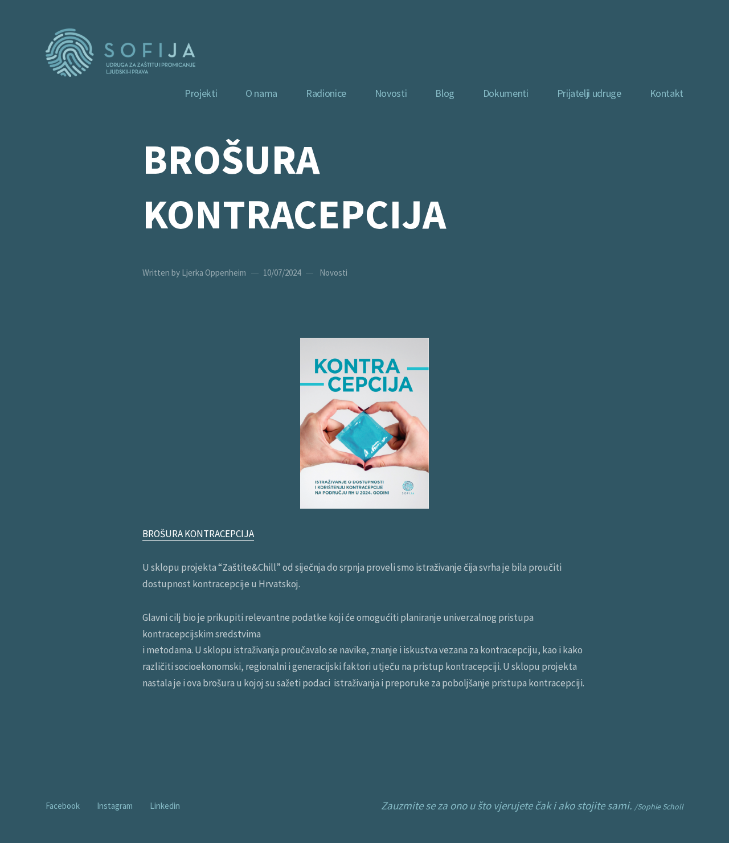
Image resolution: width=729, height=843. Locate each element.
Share (715, 421)
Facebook (63, 804)
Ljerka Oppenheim (214, 272)
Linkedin (165, 804)
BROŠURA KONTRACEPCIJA (198, 533)
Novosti (333, 272)
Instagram (115, 804)
